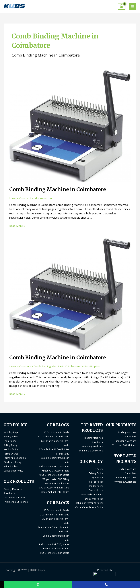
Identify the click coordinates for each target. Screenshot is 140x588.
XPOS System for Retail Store (54, 487)
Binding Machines (13, 489)
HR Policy (98, 468)
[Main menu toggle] (132, 6)
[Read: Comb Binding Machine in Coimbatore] (70, 126)
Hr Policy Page (11, 432)
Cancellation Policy (13, 470)
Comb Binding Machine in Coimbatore (57, 189)
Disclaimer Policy (12, 462)
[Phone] (106, 584)
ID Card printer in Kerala (56, 432)
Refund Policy (11, 466)
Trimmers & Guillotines (16, 501)
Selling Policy (10, 445)
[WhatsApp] (38, 584)
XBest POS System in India (55, 470)
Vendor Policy (11, 449)
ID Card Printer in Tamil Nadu (54, 514)
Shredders (9, 493)
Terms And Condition (15, 457)
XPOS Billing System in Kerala (54, 474)
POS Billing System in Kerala (54, 552)
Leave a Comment (20, 198)
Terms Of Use (11, 453)
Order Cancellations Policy (89, 507)
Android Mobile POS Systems (54, 544)
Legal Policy (10, 440)
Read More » (17, 226)
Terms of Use (96, 490)
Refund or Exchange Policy (89, 502)
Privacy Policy (11, 436)
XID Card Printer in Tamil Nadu (53, 436)
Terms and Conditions (91, 494)
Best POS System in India (56, 548)
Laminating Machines (15, 497)
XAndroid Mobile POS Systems (53, 466)
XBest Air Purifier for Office (55, 491)
